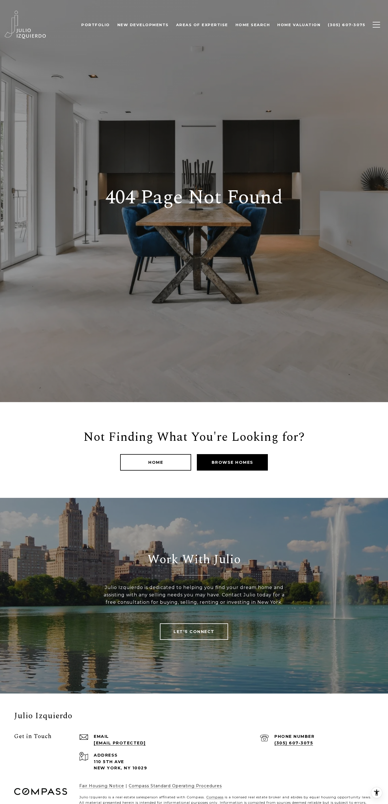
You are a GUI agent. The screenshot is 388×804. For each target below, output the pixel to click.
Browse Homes (232, 462)
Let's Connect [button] (194, 631)
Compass (215, 797)
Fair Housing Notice (101, 785)
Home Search (252, 24)
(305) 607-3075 (293, 742)
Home (155, 462)
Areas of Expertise (202, 24)
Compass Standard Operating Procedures (175, 785)
